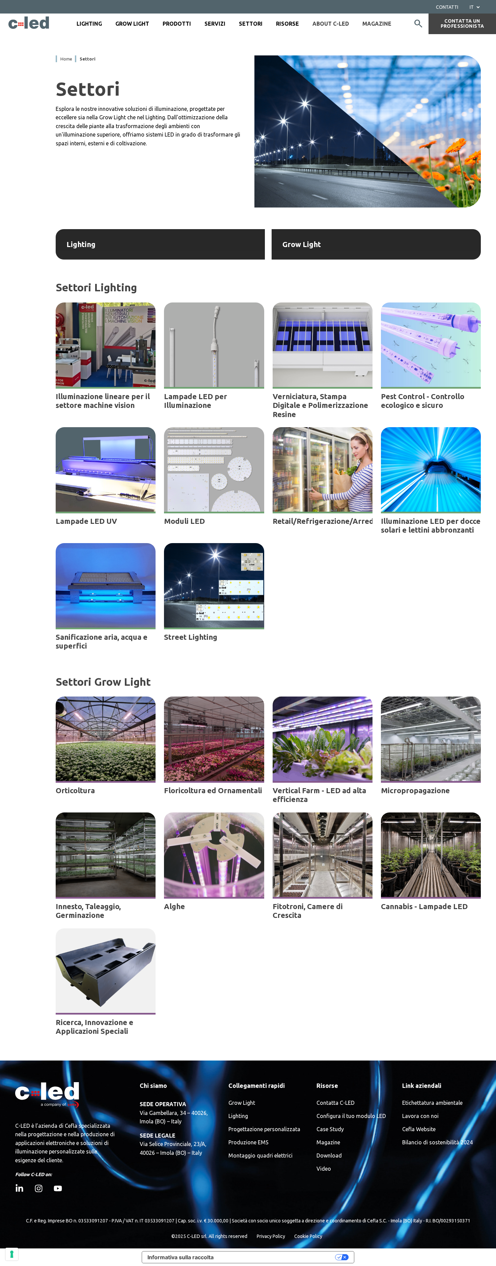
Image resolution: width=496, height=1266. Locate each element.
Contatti (447, 7)
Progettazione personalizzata (264, 1129)
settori (87, 58)
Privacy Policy (271, 1236)
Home (66, 58)
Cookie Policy (308, 1236)
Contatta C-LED (335, 1103)
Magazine (376, 24)
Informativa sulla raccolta (180, 1257)
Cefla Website (419, 1129)
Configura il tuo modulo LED (351, 1116)
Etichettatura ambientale (432, 1103)
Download (329, 1156)
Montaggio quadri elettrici (260, 1156)
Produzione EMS (248, 1142)
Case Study (330, 1129)
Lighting (238, 1116)
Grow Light (241, 1103)
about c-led (330, 24)
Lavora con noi (420, 1116)
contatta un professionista (462, 23)
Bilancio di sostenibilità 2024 (437, 1142)
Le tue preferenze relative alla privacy (278, 1257)
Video (323, 1169)
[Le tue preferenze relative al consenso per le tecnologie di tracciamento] (11, 1254)
